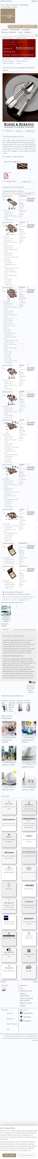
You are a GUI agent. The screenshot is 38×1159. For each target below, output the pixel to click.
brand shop (6, 59)
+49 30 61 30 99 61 (6, 1)
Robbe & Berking (24, 5)
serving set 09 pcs (7, 509)
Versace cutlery (29, 938)
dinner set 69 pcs (7, 464)
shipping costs (26, 991)
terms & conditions (24, 995)
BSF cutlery (29, 971)
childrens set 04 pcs (8, 566)
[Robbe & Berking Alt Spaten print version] (6, 177)
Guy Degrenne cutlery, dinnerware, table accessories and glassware (9, 907)
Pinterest (27, 1021)
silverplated (22, 669)
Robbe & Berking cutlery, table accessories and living (9, 824)
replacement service (9, 44)
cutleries (7, 5)
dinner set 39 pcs (7, 420)
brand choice (14, 5)
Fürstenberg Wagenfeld (29, 787)
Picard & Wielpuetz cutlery (9, 938)
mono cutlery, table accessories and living (9, 922)
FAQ (21, 988)
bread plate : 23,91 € (8, 789)
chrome (27, 663)
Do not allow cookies (26, 1155)
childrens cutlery (21, 38)
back (3, 982)
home (2, 5)
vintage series (27, 59)
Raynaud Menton (9, 787)
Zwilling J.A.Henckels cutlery (29, 955)
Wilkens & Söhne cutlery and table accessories (9, 857)
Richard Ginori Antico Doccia (29, 763)
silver (12, 640)
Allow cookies (9, 1155)
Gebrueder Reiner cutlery (28, 872)
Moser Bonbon (28, 737)
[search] (37, 35)
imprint (23, 1006)
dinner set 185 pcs (7, 287)
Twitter (26, 1017)
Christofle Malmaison (8, 737)
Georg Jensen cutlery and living (9, 808)
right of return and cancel (26, 999)
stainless (16, 59)
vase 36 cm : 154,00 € (28, 789)
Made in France (8, 42)
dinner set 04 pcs (7, 196)
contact (23, 985)
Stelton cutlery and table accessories (29, 922)
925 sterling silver (22, 61)
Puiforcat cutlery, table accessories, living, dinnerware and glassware (29, 809)
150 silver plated (6, 7)
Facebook (27, 1013)
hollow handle (15, 659)
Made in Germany (19, 40)
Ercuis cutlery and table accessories (9, 840)
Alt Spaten (14, 7)
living (19, 63)
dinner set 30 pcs (7, 391)
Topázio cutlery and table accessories (29, 840)
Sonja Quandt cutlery (9, 872)
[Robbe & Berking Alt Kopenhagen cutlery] (1, 527)
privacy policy (26, 1003)
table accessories (8, 63)
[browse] (1, 706)
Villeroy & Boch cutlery (9, 971)
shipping (21, 203)
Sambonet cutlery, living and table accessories (29, 906)
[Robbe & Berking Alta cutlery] (37, 527)
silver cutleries (7, 38)
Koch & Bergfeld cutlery (29, 856)
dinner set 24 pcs (7, 365)
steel (22, 661)
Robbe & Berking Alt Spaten (6, 619)
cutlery (9, 140)
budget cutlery (22, 42)
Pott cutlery (9, 888)
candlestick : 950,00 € (8, 764)
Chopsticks (6, 40)
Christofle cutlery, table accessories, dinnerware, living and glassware (29, 825)
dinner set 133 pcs (7, 222)
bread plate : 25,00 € (28, 767)
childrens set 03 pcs (8, 543)
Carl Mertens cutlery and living (9, 955)
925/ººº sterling (18, 156)
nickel (10, 651)
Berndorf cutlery (29, 888)
